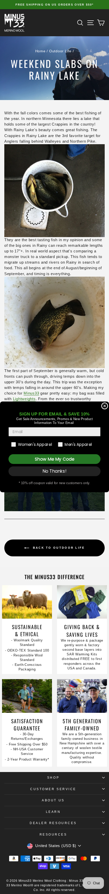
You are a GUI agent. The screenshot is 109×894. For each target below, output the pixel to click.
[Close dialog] (104, 405)
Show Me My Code (55, 459)
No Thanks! (55, 471)
